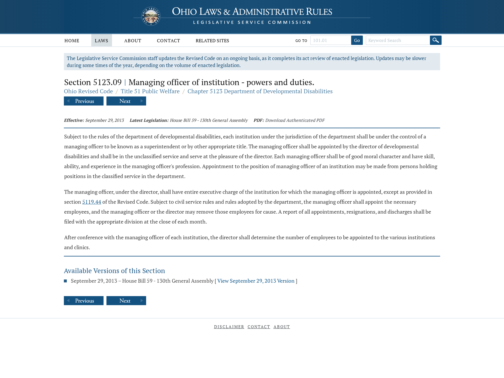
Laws (101, 40)
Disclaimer (229, 326)
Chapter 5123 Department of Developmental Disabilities (260, 91)
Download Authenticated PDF (294, 120)
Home (71, 40)
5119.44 (91, 201)
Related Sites (212, 40)
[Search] (436, 40)
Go (357, 40)
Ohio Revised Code (88, 91)
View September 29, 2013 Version (256, 280)
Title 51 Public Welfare (150, 91)
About (132, 40)
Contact (168, 40)
